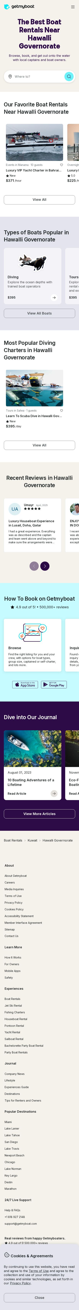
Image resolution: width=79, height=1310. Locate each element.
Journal (10, 1063)
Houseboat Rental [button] (16, 1019)
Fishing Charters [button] (15, 1012)
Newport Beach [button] (14, 1155)
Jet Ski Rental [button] (13, 1005)
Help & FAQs (12, 1210)
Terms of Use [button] (39, 1271)
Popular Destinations (20, 1111)
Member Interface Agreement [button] (23, 922)
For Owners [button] (12, 964)
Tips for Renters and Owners (23, 1100)
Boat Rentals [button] (12, 998)
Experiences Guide (17, 1087)
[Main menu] (73, 7)
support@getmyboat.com (21, 1223)
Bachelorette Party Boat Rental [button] (24, 1045)
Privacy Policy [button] (20, 1283)
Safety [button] (9, 977)
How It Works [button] (13, 957)
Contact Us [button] (11, 936)
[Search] (69, 76)
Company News (15, 1073)
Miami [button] (8, 1122)
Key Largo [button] (11, 1175)
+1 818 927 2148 (15, 1217)
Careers (10, 882)
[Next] (44, 566)
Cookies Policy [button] (14, 909)
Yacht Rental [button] (12, 1032)
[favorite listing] (61, 164)
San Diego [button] (11, 1142)
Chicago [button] (10, 1162)
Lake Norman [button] (13, 1168)
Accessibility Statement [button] (19, 916)
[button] (34, 142)
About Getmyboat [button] (16, 875)
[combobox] (32, 76)
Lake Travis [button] (12, 1148)
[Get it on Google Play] (54, 685)
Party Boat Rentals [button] (16, 1052)
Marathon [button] (10, 1188)
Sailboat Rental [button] (14, 1039)
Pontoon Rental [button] (14, 1025)
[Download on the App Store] (25, 685)
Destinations (12, 1093)
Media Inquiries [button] (14, 889)
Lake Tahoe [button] (12, 1135)
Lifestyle (10, 1080)
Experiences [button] (14, 989)
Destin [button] (8, 1182)
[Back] (34, 566)
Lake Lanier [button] (12, 1128)
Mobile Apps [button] (13, 970)
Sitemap (10, 929)
